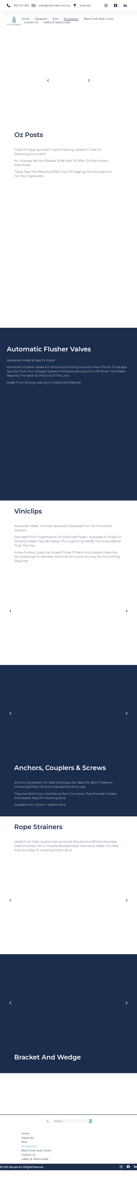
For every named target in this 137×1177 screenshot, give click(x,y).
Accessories (71, 18)
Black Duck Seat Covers (98, 18)
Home (25, 18)
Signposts (41, 18)
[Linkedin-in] (135, 1166)
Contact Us (31, 22)
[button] (48, 80)
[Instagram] (121, 1166)
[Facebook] (128, 1166)
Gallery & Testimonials (56, 22)
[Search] (90, 1121)
